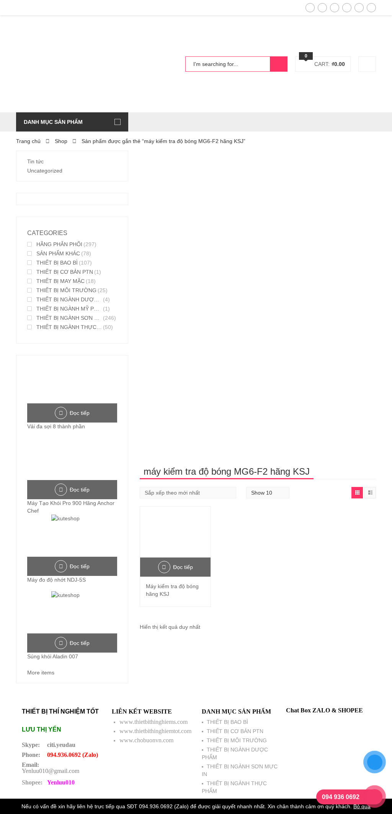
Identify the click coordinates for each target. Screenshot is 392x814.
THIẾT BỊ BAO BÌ (57, 263)
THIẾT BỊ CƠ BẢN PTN (64, 272)
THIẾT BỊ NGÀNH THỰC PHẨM (69, 327)
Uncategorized (44, 171)
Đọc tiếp (183, 567)
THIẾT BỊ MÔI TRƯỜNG (66, 290)
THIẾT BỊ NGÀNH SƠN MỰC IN (69, 318)
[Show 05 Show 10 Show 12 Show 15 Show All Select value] (267, 492)
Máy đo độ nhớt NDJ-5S (56, 580)
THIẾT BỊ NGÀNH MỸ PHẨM (69, 309)
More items (40, 672)
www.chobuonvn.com (146, 740)
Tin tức (35, 161)
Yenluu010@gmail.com (50, 771)
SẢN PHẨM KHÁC (58, 253)
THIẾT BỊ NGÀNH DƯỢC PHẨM (69, 299)
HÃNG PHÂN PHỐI (59, 244)
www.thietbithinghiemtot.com (155, 731)
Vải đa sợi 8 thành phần (56, 426)
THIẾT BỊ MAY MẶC (60, 281)
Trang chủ (28, 141)
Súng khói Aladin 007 (52, 656)
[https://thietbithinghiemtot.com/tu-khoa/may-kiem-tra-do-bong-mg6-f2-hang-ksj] (357, 492)
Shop (61, 141)
